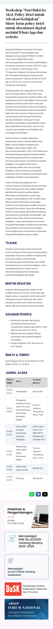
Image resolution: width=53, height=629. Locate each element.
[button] (31, 494)
